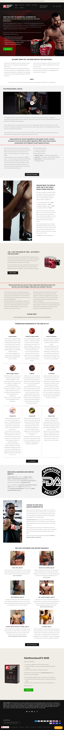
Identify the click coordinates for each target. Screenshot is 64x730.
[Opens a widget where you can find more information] (58, 727)
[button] (16, 7)
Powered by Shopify (15, 727)
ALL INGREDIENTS (32, 461)
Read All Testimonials (32, 644)
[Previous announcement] (3, 1)
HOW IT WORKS (12, 272)
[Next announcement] (60, 1)
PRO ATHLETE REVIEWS (32, 174)
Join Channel (5, 727)
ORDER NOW (8, 49)
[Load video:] (32, 103)
